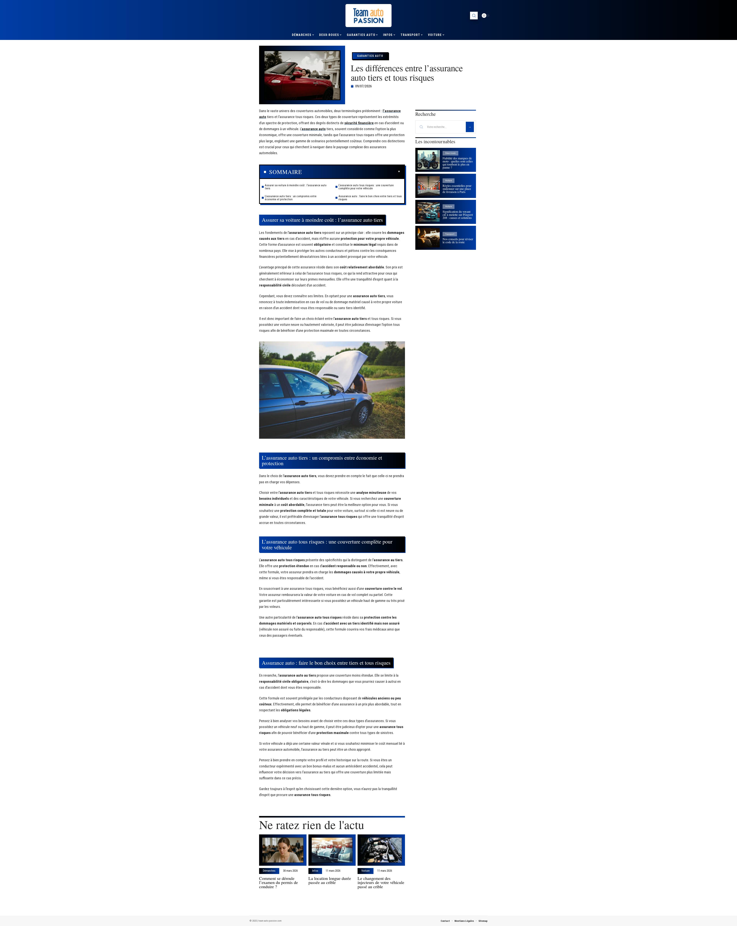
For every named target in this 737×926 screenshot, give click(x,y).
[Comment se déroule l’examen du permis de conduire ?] (282, 850)
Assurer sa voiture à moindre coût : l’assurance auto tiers (295, 187)
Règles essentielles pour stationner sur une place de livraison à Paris (457, 189)
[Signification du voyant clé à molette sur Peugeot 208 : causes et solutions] (429, 212)
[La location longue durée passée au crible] (332, 850)
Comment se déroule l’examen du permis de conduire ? (278, 882)
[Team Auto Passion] (368, 15)
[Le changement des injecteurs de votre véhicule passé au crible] (381, 850)
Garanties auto (370, 55)
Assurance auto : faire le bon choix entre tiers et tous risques (370, 198)
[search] (474, 15)
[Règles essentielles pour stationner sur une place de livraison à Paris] (429, 185)
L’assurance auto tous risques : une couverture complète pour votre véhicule (366, 187)
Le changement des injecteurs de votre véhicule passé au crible (381, 882)
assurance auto (314, 129)
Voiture (365, 871)
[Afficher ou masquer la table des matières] (351, 171)
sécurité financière (359, 123)
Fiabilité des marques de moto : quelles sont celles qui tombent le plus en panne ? (458, 162)
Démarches (269, 871)
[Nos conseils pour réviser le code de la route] (429, 237)
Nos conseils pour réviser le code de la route (458, 240)
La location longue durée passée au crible (329, 880)
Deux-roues (450, 153)
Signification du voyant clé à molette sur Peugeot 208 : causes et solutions (458, 214)
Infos (315, 871)
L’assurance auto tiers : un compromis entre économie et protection (291, 198)
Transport (449, 234)
